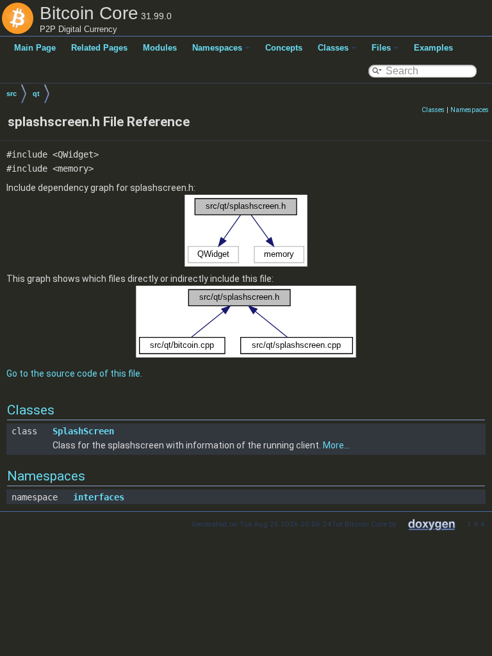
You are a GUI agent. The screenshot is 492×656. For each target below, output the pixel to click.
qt (36, 93)
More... (336, 445)
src (11, 93)
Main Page (35, 48)
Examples (433, 48)
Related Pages (99, 48)
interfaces (98, 497)
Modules (160, 48)
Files (381, 48)
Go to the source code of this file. (74, 373)
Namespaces (217, 48)
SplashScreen (83, 431)
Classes (333, 48)
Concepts (283, 48)
